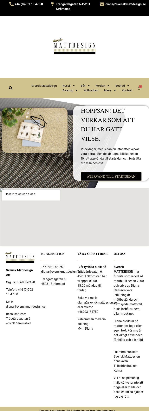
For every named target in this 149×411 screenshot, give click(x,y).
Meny (108, 90)
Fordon (100, 86)
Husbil (66, 86)
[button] (10, 88)
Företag (68, 90)
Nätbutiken (91, 90)
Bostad (120, 86)
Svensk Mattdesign (44, 86)
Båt (83, 86)
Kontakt (127, 90)
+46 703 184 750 (52, 267)
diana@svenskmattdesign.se (25, 306)
